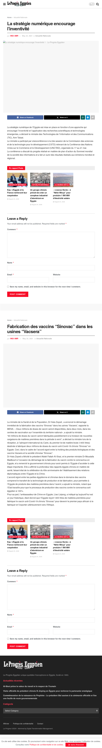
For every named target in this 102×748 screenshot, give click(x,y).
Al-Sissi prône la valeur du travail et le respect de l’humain (29, 686)
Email (10, 274)
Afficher (6, 723)
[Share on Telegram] (88, 117)
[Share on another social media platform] (93, 117)
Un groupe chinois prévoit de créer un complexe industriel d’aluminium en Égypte (39, 195)
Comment (12, 229)
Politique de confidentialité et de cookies (46, 744)
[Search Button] (97, 4)
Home (9, 17)
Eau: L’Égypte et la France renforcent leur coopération (17, 192)
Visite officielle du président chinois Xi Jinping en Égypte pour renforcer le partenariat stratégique (47, 691)
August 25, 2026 (13, 199)
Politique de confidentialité (23, 723)
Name (10, 262)
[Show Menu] (4, 4)
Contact (40, 723)
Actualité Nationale (20, 17)
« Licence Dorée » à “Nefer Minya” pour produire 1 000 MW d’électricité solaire (62, 194)
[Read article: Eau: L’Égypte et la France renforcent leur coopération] (17, 180)
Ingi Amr (14, 35)
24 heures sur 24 (62, 185)
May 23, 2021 (27, 35)
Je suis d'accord (76, 744)
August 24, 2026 (36, 204)
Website (56, 274)
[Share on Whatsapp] (83, 117)
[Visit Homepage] (19, 4)
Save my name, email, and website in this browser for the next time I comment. (45, 286)
